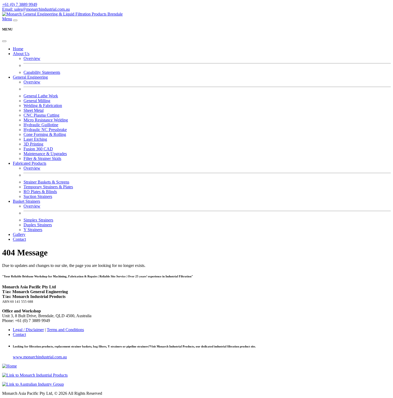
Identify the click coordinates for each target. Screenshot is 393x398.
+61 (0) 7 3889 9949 (19, 4)
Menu (7, 19)
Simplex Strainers (38, 220)
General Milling (37, 100)
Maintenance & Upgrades (45, 153)
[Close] (4, 41)
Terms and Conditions (65, 329)
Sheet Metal (34, 110)
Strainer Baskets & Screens (46, 182)
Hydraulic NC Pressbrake (45, 129)
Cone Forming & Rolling (45, 134)
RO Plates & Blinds (40, 191)
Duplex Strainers (38, 225)
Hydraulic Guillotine (41, 125)
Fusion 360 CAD (38, 149)
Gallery (19, 234)
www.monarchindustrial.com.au (40, 357)
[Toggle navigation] (15, 20)
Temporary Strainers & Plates (48, 187)
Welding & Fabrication (43, 105)
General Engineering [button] (30, 77)
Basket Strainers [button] (26, 201)
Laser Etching (35, 139)
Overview (32, 58)
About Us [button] (21, 53)
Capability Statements (42, 72)
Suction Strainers (38, 196)
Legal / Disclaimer (28, 329)
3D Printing (33, 144)
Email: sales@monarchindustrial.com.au (36, 9)
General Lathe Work (41, 96)
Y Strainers (33, 229)
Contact (19, 239)
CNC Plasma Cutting (41, 115)
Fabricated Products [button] (29, 163)
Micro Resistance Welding (46, 120)
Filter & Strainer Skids (42, 158)
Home (18, 49)
